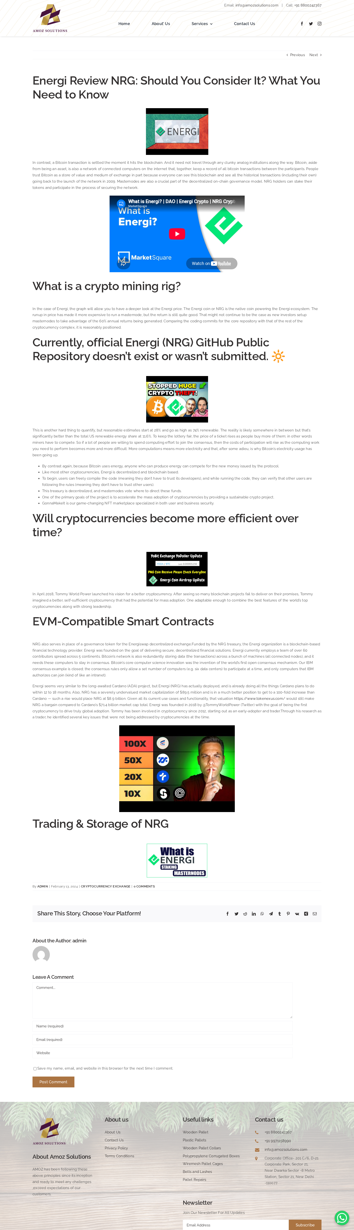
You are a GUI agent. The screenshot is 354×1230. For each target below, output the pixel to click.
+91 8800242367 (307, 5)
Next (313, 55)
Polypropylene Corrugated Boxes (211, 1156)
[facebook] (302, 24)
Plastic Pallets (194, 1140)
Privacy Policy (116, 1148)
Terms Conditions (119, 1156)
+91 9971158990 (278, 1141)
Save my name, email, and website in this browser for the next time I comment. (105, 1068)
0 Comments (144, 886)
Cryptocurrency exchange (105, 886)
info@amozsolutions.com (257, 5)
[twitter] (311, 24)
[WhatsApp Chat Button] (342, 1218)
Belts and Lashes (197, 1172)
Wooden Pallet (195, 1132)
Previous (297, 55)
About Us (113, 1132)
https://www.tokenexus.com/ (259, 698)
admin (42, 886)
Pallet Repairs (194, 1179)
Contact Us (114, 1140)
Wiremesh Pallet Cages (203, 1164)
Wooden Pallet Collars (202, 1148)
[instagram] (319, 24)
